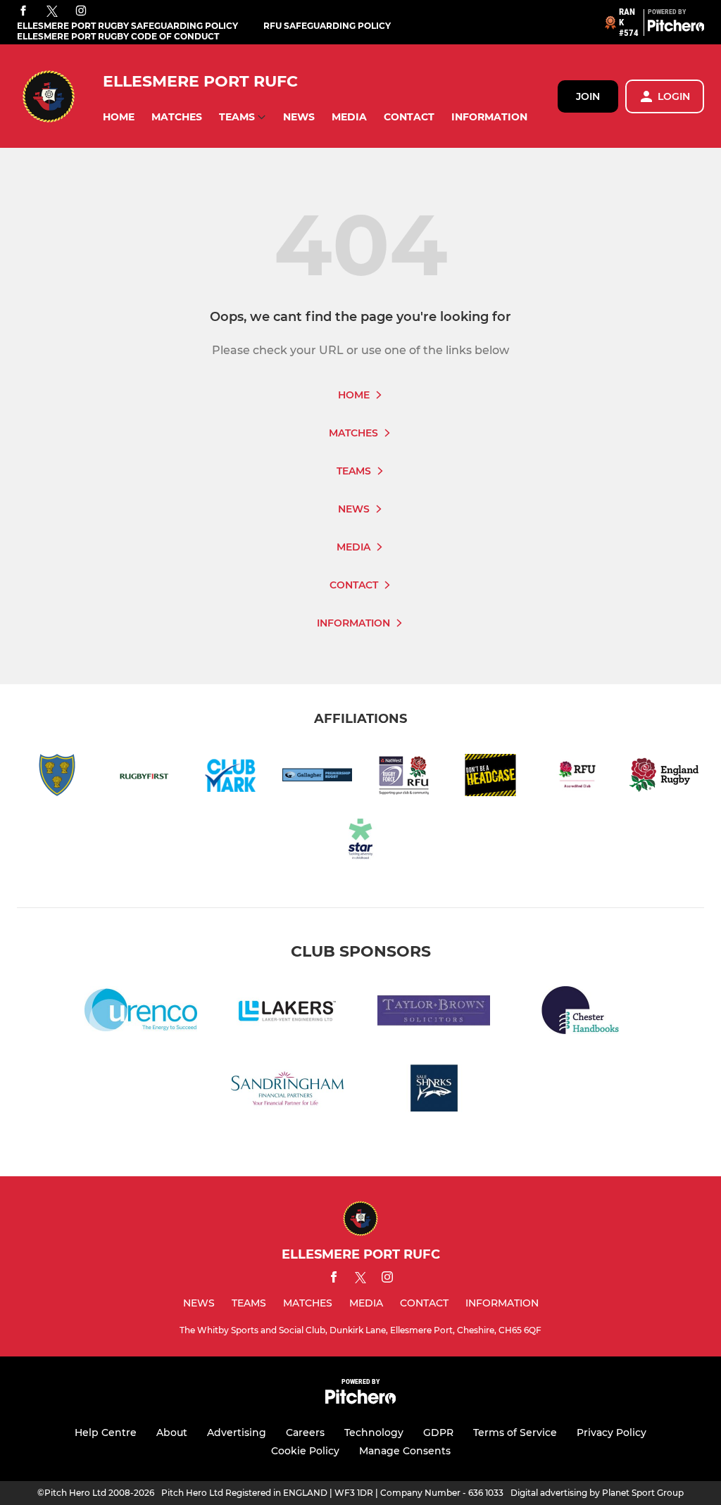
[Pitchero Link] (676, 28)
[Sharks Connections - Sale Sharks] (433, 1090)
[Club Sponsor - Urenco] (140, 1012)
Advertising (236, 1432)
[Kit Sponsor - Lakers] (287, 1012)
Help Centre (106, 1432)
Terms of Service (515, 1432)
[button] (118, 117)
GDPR (438, 1432)
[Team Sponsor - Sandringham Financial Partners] (287, 1090)
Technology (373, 1432)
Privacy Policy (611, 1432)
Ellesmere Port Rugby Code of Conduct (118, 36)
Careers (305, 1432)
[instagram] (81, 11)
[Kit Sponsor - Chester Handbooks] (580, 1012)
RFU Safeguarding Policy (327, 25)
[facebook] (23, 11)
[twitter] (52, 12)
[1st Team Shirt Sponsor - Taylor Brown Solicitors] (433, 1012)
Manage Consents (405, 1450)
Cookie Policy (305, 1450)
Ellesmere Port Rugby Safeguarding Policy (127, 25)
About (171, 1432)
